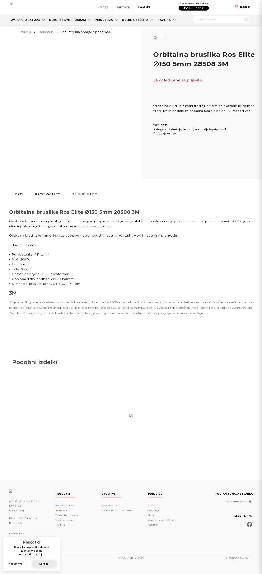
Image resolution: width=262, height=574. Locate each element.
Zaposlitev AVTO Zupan (116, 510)
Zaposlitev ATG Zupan (161, 519)
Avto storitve (110, 505)
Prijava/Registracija (238, 501)
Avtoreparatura (25, 20)
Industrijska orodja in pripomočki (87, 31)
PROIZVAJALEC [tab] (47, 194)
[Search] (246, 19)
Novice (152, 515)
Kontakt (144, 7)
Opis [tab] (19, 194)
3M (174, 133)
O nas (103, 7)
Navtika (164, 20)
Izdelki (25, 31)
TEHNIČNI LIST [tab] (84, 194)
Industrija (104, 20)
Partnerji (123, 7)
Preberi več (241, 111)
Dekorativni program (67, 20)
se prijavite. (192, 80)
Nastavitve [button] (15, 563)
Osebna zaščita (135, 20)
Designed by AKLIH (239, 558)
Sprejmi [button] (44, 563)
